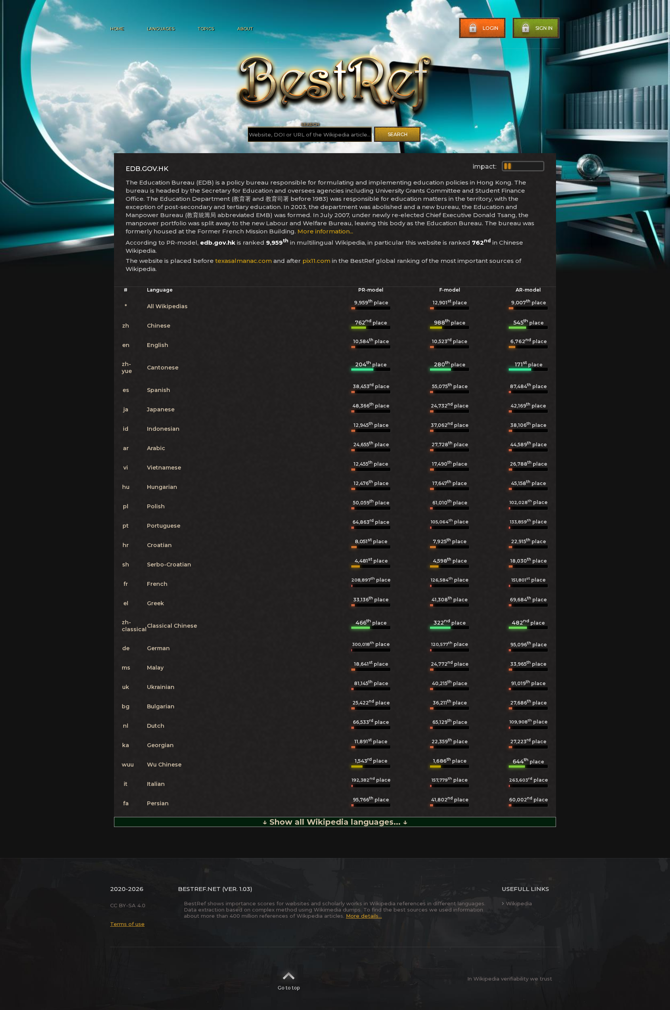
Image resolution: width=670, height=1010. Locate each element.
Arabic (156, 448)
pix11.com (316, 260)
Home (117, 28)
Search (398, 134)
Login (490, 28)
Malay (155, 667)
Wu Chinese (164, 764)
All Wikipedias (167, 306)
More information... (325, 231)
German (158, 648)
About (245, 28)
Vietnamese (164, 467)
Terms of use (127, 924)
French (157, 583)
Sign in (544, 28)
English (157, 345)
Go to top (289, 988)
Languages (160, 28)
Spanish (158, 390)
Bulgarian (160, 706)
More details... (364, 916)
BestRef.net (199, 889)
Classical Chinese (172, 625)
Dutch (155, 725)
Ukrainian (160, 687)
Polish (156, 506)
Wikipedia (519, 903)
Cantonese (162, 367)
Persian (158, 803)
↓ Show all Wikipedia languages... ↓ (335, 822)
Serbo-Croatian (169, 564)
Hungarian (162, 486)
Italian (156, 783)
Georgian (160, 745)
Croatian (159, 545)
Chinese (158, 325)
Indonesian (163, 428)
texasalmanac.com (243, 260)
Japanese (160, 409)
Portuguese (163, 525)
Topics (206, 28)
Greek (155, 603)
